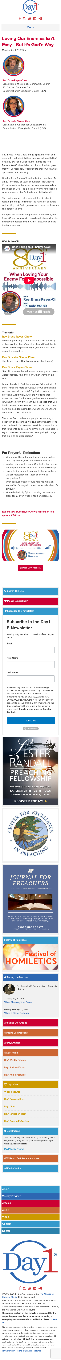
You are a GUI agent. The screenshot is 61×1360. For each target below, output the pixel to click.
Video (5, 1217)
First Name (12, 658)
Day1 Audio (12, 1053)
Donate (6, 1231)
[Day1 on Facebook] (20, 18)
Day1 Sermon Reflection (16, 1121)
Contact (6, 1224)
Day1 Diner (9, 1107)
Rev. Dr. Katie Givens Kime (16, 121)
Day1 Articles (13, 1043)
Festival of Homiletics (15, 940)
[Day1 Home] (30, 7)
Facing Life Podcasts (17, 1033)
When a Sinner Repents (16, 1013)
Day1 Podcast (13, 1131)
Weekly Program (11, 1196)
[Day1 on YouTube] (30, 18)
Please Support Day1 (17, 601)
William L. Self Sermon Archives (22, 1158)
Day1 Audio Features (14, 1075)
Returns (37, 1351)
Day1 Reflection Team (15, 1114)
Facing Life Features (17, 977)
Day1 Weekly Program (15, 1060)
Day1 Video (13, 1084)
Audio (5, 1210)
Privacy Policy (8, 1351)
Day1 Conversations (14, 1099)
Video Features (12, 1092)
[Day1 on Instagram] (25, 18)
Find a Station (14, 1168)
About (5, 1189)
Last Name (12, 672)
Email (9, 644)
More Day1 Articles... (31, 568)
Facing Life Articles (17, 1023)
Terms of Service (24, 1351)
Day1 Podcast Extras (14, 1067)
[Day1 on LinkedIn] (35, 18)
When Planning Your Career (18, 1002)
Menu (30, 27)
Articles (6, 1203)
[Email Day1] (40, 18)
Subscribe (30, 720)
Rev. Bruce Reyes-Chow (15, 80)
